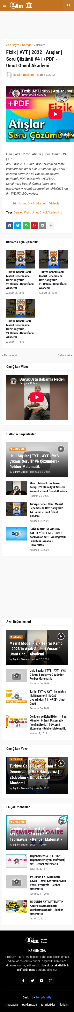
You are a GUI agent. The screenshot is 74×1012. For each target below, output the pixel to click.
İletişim (63, 1004)
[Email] (42, 225)
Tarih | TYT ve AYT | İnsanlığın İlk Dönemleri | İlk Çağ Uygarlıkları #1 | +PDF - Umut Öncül (48, 698)
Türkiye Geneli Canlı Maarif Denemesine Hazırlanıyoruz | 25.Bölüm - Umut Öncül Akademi (53, 280)
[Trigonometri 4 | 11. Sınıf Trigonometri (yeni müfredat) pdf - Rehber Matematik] (16, 860)
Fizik (27, 212)
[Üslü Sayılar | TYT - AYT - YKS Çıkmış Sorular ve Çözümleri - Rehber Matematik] (16, 675)
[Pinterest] (34, 225)
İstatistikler (48, 1004)
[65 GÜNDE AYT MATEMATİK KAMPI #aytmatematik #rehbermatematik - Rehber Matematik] (16, 906)
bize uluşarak (49, 965)
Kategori (27, 45)
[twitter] (32, 980)
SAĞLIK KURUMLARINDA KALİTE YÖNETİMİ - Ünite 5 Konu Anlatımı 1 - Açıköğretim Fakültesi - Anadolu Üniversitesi (48, 537)
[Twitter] (17, 225)
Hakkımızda (29, 1004)
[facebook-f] (23, 980)
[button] (4, 5)
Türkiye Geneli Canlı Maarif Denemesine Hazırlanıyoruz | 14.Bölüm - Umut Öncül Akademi (47, 510)
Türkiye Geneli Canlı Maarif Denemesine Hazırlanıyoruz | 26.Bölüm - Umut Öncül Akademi (20, 280)
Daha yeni (10, 355)
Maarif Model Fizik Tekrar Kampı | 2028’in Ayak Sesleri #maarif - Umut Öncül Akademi (48, 487)
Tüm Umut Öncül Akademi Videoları (37, 203)
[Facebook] (9, 225)
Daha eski (64, 355)
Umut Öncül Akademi (45, 212)
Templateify (43, 997)
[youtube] (41, 980)
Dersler (40, 45)
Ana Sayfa (12, 45)
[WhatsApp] (26, 225)
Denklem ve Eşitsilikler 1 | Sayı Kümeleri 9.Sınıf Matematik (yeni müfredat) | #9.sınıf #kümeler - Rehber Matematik (48, 723)
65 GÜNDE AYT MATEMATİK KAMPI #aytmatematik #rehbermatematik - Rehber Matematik (46, 908)
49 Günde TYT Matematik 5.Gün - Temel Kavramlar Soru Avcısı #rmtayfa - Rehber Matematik (48, 883)
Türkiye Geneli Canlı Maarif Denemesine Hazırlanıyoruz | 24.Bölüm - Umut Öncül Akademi (20, 329)
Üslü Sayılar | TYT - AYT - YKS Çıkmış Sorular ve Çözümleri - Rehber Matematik (34, 461)
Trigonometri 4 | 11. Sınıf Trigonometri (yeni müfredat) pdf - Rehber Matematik (47, 860)
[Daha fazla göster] (50, 225)
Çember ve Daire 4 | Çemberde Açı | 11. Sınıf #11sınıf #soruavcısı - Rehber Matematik (35, 834)
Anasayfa (12, 1004)
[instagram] (50, 980)
